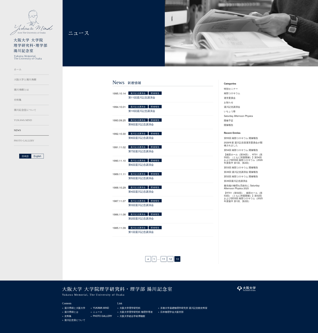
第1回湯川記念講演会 (141, 232)
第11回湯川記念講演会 (141, 97)
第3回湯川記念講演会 (141, 205)
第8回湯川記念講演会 (141, 138)
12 (170, 259)
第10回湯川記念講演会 (141, 111)
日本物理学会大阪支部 (172, 311)
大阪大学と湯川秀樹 (25, 79)
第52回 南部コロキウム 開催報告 (241, 176)
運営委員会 (230, 97)
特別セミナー (231, 88)
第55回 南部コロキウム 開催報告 (241, 138)
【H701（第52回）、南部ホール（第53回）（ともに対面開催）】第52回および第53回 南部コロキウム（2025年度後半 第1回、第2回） (243, 197)
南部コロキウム (232, 93)
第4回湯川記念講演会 (141, 191)
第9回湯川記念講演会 (141, 124)
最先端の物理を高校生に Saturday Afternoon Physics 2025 (242, 187)
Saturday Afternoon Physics (238, 116)
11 (163, 259)
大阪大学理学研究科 (130, 307)
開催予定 (228, 120)
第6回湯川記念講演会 (141, 164)
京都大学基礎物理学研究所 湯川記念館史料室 (183, 307)
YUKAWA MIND (23, 120)
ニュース (97, 311)
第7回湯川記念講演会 (141, 151)
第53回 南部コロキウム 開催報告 (241, 167)
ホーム (17, 69)
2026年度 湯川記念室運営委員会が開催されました (243, 144)
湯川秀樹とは (21, 89)
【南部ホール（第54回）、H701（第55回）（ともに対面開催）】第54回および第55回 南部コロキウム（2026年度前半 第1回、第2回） (243, 158)
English (37, 156)
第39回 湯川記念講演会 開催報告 (241, 171)
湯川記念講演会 (138, 93)
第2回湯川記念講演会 (141, 218)
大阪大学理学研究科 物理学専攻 (136, 311)
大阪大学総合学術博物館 (132, 316)
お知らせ (228, 102)
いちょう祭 (230, 111)
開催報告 (155, 93)
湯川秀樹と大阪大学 (74, 307)
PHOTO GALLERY (24, 140)
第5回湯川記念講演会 (141, 178)
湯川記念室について (25, 110)
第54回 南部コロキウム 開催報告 (241, 150)
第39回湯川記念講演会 (235, 180)
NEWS (17, 130)
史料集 (17, 100)
